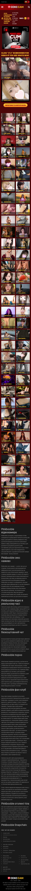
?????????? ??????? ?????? (10, 835)
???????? (5, 863)
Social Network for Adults (9, 841)
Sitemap (5, 837)
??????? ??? (24, 857)
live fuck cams (6, 839)
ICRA (19, 880)
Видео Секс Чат (7, 857)
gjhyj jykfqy (5, 846)
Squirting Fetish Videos (9, 861)
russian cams (6, 833)
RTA (11, 880)
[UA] (27, 1)
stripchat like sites (25, 863)
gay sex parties (24, 859)
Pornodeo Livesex (7, 852)
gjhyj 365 (5, 867)
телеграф (4, 2)
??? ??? (5, 871)
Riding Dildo (6, 855)
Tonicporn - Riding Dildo (9, 850)
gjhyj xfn (23, 861)
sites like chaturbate (8, 844)
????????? (5, 848)
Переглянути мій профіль (15, 105)
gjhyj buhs (5, 859)
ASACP (15, 880)
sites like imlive (6, 869)
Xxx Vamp (23, 855)
